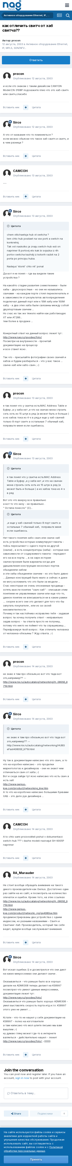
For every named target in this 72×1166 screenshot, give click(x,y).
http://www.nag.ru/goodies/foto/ (22, 337)
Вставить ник (11, 107)
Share (17, 1113)
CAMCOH (20, 171)
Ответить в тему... (22, 1093)
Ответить (36, 60)
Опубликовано (33, 78)
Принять (36, 1159)
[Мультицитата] (25, 107)
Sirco (17, 122)
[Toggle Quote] (8, 225)
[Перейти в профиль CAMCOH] (7, 173)
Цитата (36, 107)
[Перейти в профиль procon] (7, 76)
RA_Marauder (23, 873)
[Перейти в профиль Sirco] (7, 124)
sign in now (22, 1077)
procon (16, 40)
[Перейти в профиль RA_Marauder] (7, 875)
